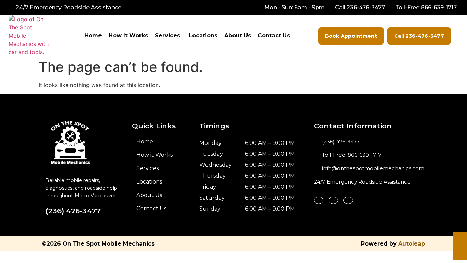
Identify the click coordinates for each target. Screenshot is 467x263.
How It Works (128, 35)
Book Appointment (351, 36)
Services (167, 35)
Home (93, 35)
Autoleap (411, 243)
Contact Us (274, 35)
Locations (203, 35)
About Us (237, 35)
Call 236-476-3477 (419, 36)
